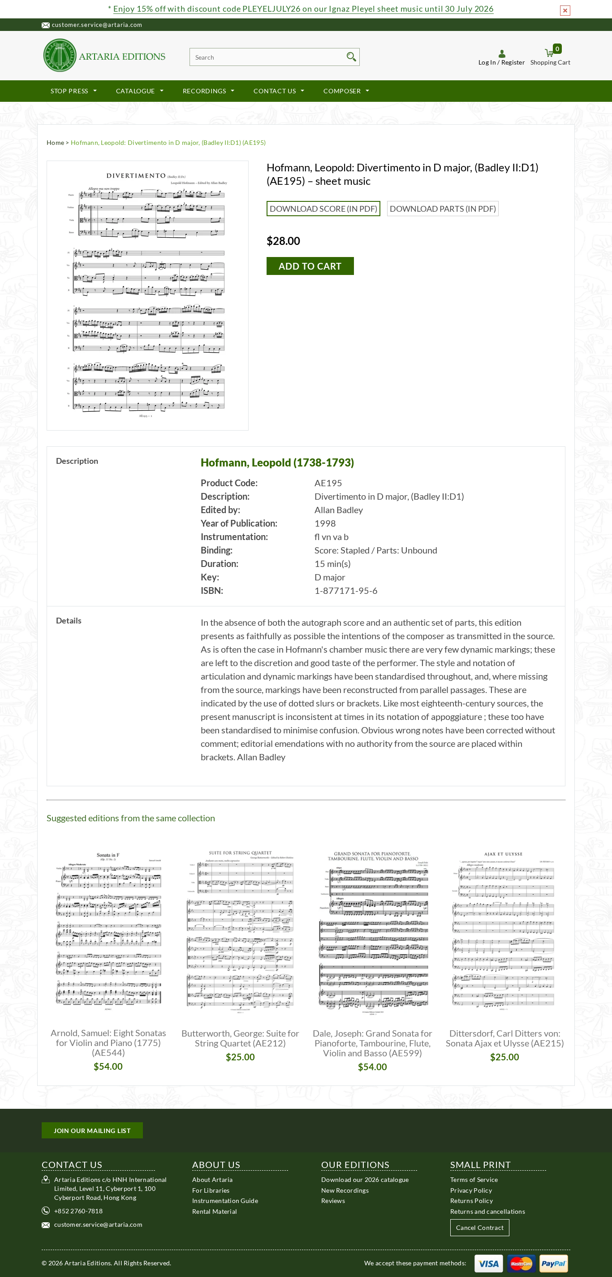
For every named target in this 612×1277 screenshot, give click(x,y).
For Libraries (211, 1190)
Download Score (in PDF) (323, 209)
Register (513, 62)
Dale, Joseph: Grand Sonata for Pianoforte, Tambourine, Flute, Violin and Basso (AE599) (372, 1043)
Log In (487, 62)
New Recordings (345, 1190)
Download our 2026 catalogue (365, 1179)
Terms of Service (474, 1179)
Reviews (333, 1200)
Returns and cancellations (487, 1211)
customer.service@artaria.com (97, 24)
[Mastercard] (521, 1263)
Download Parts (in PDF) (443, 209)
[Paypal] (553, 1263)
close (565, 10)
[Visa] (488, 1263)
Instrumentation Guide (225, 1200)
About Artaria (212, 1179)
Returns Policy (471, 1200)
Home (55, 142)
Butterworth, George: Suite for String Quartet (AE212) (240, 1038)
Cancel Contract (480, 1227)
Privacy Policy (471, 1190)
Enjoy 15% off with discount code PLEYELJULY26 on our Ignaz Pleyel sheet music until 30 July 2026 (303, 8)
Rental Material (214, 1211)
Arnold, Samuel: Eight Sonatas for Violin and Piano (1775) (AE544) (108, 1042)
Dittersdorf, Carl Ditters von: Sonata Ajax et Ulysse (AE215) (505, 1038)
